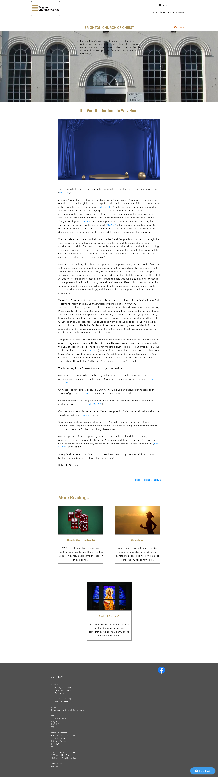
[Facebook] (161, 670)
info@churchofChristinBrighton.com (67, 710)
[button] (163, 11)
